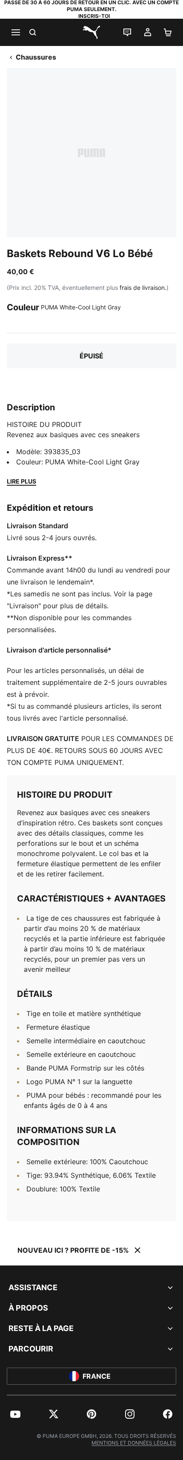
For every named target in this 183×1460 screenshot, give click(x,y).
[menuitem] (15, 1414)
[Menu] (15, 32)
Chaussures (36, 57)
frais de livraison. (143, 287)
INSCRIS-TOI (94, 16)
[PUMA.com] (91, 32)
